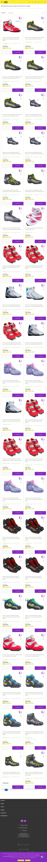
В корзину (18, 52)
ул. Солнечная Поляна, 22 (23, 836)
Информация (4, 815)
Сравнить (21, 20)
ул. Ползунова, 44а (23, 835)
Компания (3, 812)
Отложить (21, 18)
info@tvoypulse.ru (23, 827)
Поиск (32, 2)
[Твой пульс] (6, 2)
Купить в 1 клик (21, 22)
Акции (2, 803)
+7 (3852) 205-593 (23, 825)
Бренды (2, 809)
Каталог (3, 800)
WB (25, 821)
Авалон (27, 849)
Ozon (22, 821)
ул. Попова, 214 (23, 833)
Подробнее (20, 860)
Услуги (2, 806)
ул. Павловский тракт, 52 (23, 834)
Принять (28, 860)
